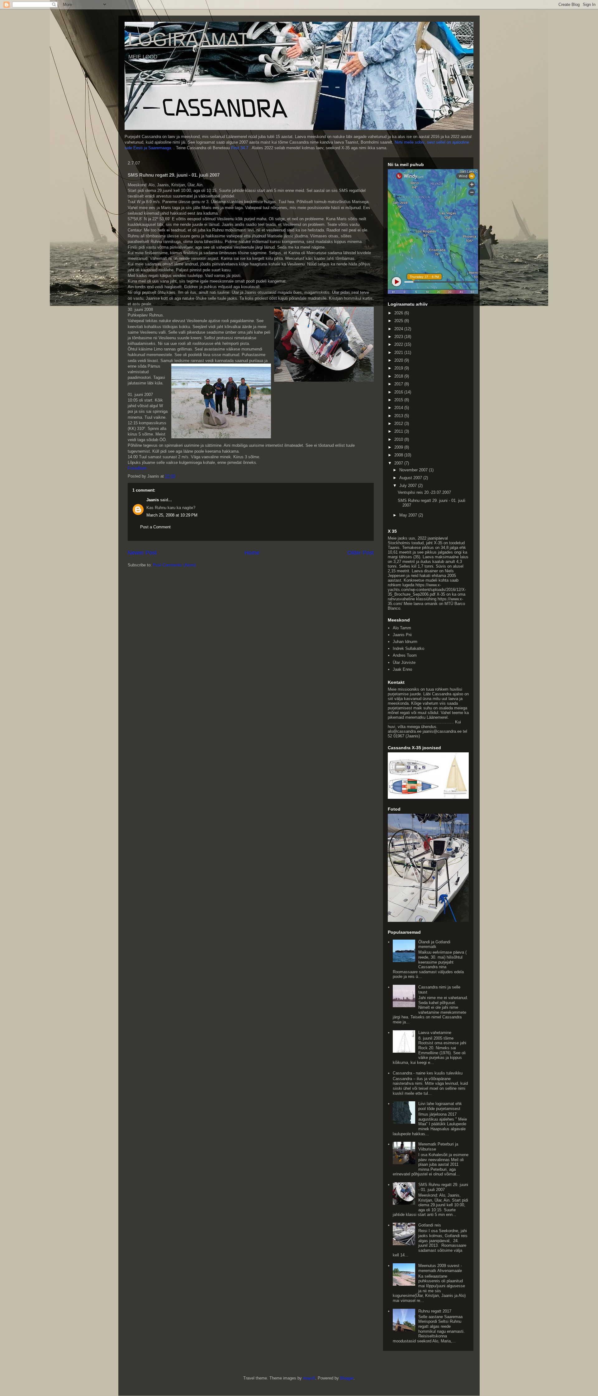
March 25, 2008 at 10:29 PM (171, 515)
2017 (399, 384)
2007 (399, 463)
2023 (399, 336)
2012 (399, 423)
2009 (399, 447)
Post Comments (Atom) (174, 565)
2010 (399, 439)
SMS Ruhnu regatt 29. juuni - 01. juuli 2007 (443, 1187)
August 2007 (411, 477)
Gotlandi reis (429, 1225)
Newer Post (142, 553)
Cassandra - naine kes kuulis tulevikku (428, 1073)
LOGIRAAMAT (188, 39)
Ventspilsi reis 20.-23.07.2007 (424, 492)
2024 (399, 328)
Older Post (360, 553)
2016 (399, 392)
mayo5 (309, 1378)
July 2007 (408, 485)
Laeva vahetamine (434, 1032)
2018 (399, 376)
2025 (399, 320)
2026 (399, 313)
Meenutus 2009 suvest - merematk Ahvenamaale (440, 1268)
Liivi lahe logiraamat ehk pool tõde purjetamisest (440, 1106)
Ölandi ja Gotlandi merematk (434, 944)
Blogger (347, 1378)
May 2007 (408, 515)
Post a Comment (155, 527)
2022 (399, 344)
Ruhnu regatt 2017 (434, 1311)
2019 (399, 368)
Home (251, 553)
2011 (399, 431)
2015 (399, 400)
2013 (399, 415)
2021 (399, 352)
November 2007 (414, 470)
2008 (399, 455)
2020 (399, 360)
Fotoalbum (137, 468)
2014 (399, 407)
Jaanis (152, 500)
